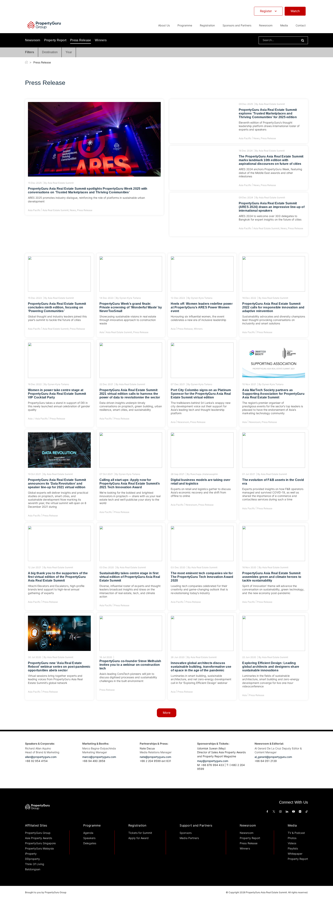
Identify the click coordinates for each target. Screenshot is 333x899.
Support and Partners (196, 825)
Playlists (293, 848)
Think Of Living (34, 864)
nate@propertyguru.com (155, 756)
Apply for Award (138, 838)
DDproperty (32, 858)
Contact (301, 25)
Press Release (80, 40)
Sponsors (185, 832)
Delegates (89, 843)
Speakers (89, 838)
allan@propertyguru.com (41, 756)
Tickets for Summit (140, 832)
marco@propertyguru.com (99, 756)
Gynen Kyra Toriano (130, 297)
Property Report (55, 40)
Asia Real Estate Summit (61, 182)
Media (292, 825)
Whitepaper (295, 853)
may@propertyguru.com (212, 761)
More (166, 713)
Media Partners (189, 838)
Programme (92, 825)
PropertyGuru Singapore (40, 843)
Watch (295, 11)
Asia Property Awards (38, 838)
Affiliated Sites (36, 825)
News (73, 210)
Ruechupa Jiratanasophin (204, 474)
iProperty (31, 853)
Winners (101, 40)
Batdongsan (32, 869)
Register (266, 11)
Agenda (88, 832)
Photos (292, 838)
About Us (164, 25)
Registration (137, 825)
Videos (292, 843)
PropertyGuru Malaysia (39, 848)
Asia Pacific (34, 210)
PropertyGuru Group (38, 832)
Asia (101, 332)
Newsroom (265, 25)
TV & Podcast (296, 832)
